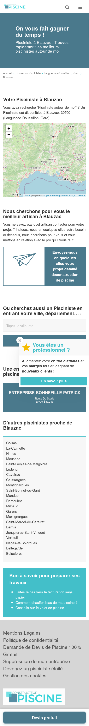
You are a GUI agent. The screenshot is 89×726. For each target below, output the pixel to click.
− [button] (8, 134)
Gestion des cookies (25, 675)
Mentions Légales (22, 632)
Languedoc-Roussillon (57, 73)
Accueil (7, 73)
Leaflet (27, 195)
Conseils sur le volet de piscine (40, 607)
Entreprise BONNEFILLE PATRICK (45, 392)
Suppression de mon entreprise (36, 661)
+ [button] (8, 128)
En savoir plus (54, 381)
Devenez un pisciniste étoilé (33, 668)
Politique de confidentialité (30, 639)
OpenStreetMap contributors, (59, 195)
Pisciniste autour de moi (56, 107)
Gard (76, 73)
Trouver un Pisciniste (28, 73)
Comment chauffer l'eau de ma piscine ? (46, 602)
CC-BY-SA (79, 195)
